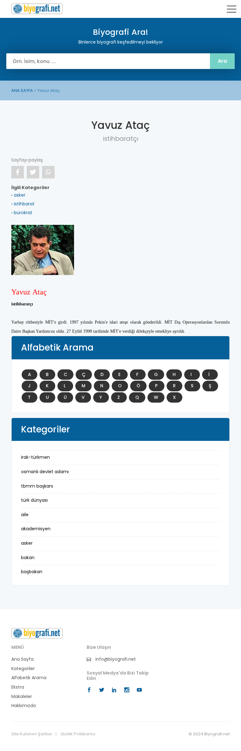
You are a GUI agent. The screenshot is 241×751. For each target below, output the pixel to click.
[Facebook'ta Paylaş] (17, 172)
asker (27, 543)
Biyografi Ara (36, 8)
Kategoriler (23, 669)
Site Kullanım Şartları (31, 734)
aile (25, 514)
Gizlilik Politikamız (78, 734)
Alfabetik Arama (28, 678)
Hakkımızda (23, 706)
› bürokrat (21, 212)
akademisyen (36, 529)
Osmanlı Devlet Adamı (45, 471)
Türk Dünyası (34, 500)
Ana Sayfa (22, 659)
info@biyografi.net (115, 659)
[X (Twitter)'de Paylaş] (33, 172)
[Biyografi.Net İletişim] (36, 633)
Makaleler (21, 697)
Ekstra (17, 687)
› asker (18, 195)
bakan (28, 557)
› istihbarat (23, 204)
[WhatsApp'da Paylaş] (48, 172)
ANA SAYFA (22, 90)
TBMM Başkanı (37, 486)
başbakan (31, 572)
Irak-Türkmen (35, 457)
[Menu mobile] (231, 10)
